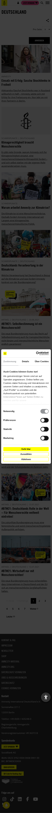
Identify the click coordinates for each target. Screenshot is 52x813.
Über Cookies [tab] (42, 361)
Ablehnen (26, 459)
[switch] (44, 420)
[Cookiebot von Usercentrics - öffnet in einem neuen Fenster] (37, 353)
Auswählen (26, 454)
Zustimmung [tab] (9, 361)
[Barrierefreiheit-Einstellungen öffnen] (46, 697)
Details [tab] (25, 361)
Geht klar (26, 449)
